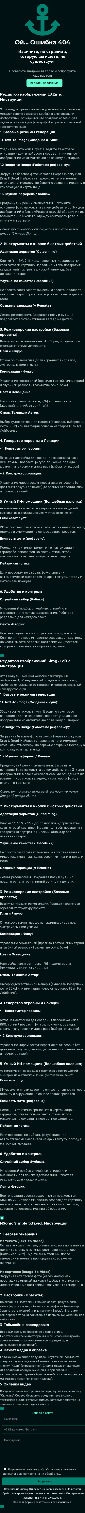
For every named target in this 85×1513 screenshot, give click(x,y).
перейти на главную (44, 83)
